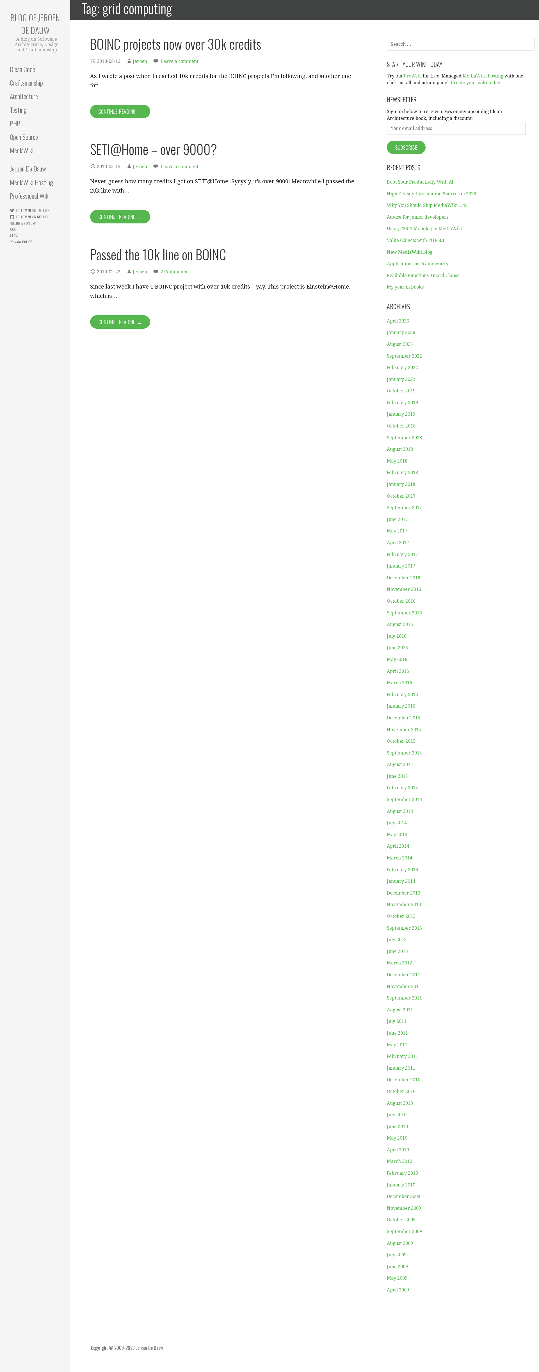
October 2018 (401, 426)
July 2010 (396, 1114)
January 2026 (401, 332)
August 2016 (400, 624)
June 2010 (397, 1126)
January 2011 (401, 1068)
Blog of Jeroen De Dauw (35, 23)
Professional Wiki (30, 196)
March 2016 (399, 682)
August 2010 (400, 1103)
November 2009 (404, 1208)
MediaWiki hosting (483, 76)
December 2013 (403, 893)
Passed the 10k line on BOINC (158, 254)
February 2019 (402, 402)
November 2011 (404, 986)
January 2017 (401, 566)
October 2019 (401, 391)
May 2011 (397, 1045)
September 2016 (404, 613)
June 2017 (397, 519)
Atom (14, 235)
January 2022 (401, 379)
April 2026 (398, 321)
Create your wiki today (475, 82)
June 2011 (397, 1033)
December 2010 (403, 1079)
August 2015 (400, 764)
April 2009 (398, 1290)
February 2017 (402, 554)
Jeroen (140, 61)
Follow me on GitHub (32, 216)
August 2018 (400, 449)
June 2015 (397, 776)
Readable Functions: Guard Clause (423, 275)
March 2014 (399, 858)
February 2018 (402, 472)
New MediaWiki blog (409, 252)
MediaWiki (21, 150)
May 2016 (397, 659)
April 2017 (398, 542)
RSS (13, 229)
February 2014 (402, 869)
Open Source (24, 137)
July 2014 (396, 823)
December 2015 (403, 718)
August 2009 (400, 1243)
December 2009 (403, 1196)
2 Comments (174, 272)
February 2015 (402, 787)
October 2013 (401, 916)
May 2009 (397, 1278)
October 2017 (401, 496)
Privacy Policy (21, 241)
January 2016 (401, 706)
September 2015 (404, 753)
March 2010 (399, 1161)
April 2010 (398, 1150)
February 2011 (402, 1056)
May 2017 (397, 531)
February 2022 (402, 367)
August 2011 (400, 1009)
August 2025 (400, 344)
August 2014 (400, 811)
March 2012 (399, 963)
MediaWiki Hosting (31, 182)
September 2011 (404, 998)
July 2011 (396, 1021)
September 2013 (404, 928)
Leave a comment (179, 61)
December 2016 (403, 577)
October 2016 (401, 601)
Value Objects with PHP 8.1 (416, 240)
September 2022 (404, 356)
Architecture (24, 96)
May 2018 (397, 461)
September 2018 (404, 437)
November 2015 (404, 729)
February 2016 (402, 694)
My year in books (405, 287)
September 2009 (404, 1231)
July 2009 (396, 1254)
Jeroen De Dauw (28, 168)
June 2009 (397, 1266)
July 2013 (396, 939)
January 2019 (401, 414)
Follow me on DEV (23, 223)
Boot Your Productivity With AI (420, 182)
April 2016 (398, 671)
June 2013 (397, 951)
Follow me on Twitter (33, 210)
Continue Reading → (120, 111)
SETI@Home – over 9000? (153, 149)
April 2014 (398, 846)
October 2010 (401, 1091)
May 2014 (397, 834)
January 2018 (401, 484)
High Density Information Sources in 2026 (431, 193)
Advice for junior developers (417, 217)
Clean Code (22, 69)
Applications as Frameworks (417, 263)
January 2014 (401, 881)
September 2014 (404, 799)
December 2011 (403, 974)
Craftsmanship (26, 82)
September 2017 (404, 507)
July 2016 (396, 636)
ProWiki (413, 76)
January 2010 (401, 1185)
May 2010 (397, 1138)
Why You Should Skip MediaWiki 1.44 (427, 205)
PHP (15, 123)
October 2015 (401, 741)
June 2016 (397, 647)
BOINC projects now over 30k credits (175, 44)
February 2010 (402, 1173)
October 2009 (401, 1219)
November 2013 (404, 904)
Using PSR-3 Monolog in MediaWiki (424, 228)
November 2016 (404, 589)
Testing (18, 110)
